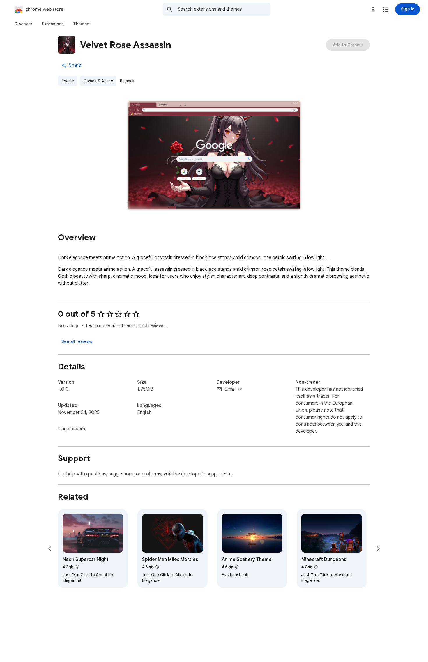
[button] (385, 9)
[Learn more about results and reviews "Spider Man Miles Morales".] (157, 567)
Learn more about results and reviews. (126, 326)
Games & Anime (98, 81)
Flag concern (71, 429)
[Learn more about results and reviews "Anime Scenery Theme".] (237, 567)
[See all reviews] (77, 341)
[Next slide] (378, 549)
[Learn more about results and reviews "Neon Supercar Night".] (77, 567)
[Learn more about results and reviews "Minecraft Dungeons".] (316, 567)
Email (230, 389)
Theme (67, 81)
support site (219, 474)
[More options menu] (373, 9)
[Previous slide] (50, 549)
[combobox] (224, 9)
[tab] (23, 24)
